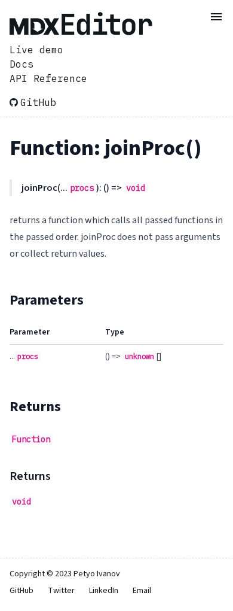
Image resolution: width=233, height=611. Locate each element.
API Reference (48, 78)
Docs (21, 64)
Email (142, 591)
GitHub (38, 102)
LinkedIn (103, 591)
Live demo (36, 50)
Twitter (61, 591)
